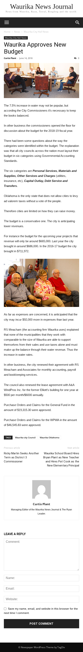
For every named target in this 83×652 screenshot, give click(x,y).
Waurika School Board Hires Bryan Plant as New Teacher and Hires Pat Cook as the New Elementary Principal (61, 459)
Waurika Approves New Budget (35, 48)
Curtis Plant (10, 58)
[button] (77, 22)
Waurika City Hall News (36, 31)
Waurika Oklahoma (49, 437)
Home (7, 31)
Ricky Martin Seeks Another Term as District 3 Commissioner (21, 457)
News (17, 31)
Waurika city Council (25, 437)
